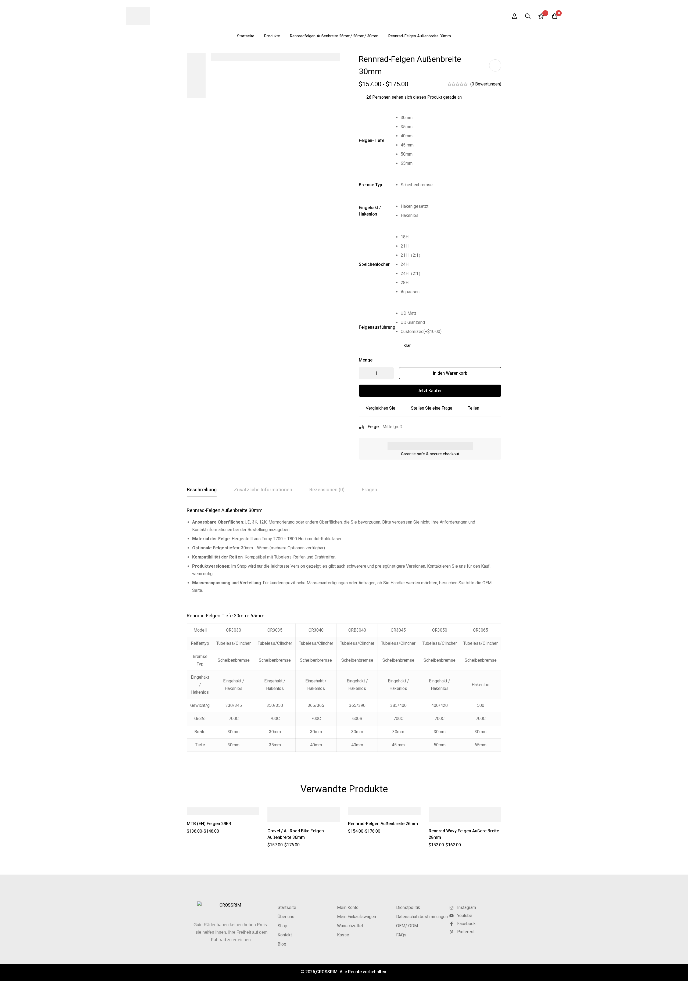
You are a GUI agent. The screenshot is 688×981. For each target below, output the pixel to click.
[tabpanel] (344, 632)
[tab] (202, 490)
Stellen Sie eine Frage (431, 408)
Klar (407, 345)
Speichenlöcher (374, 264)
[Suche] (528, 16)
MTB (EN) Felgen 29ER (209, 823)
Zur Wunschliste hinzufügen (495, 65)
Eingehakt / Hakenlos (370, 211)
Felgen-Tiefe (371, 140)
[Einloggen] (514, 16)
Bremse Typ (370, 184)
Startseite (245, 36)
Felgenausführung (377, 327)
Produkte (272, 36)
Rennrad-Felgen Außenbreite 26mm (383, 823)
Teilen (473, 408)
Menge (365, 360)
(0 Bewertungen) (485, 84)
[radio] (451, 117)
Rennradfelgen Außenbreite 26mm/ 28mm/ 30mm (334, 36)
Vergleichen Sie (380, 408)
